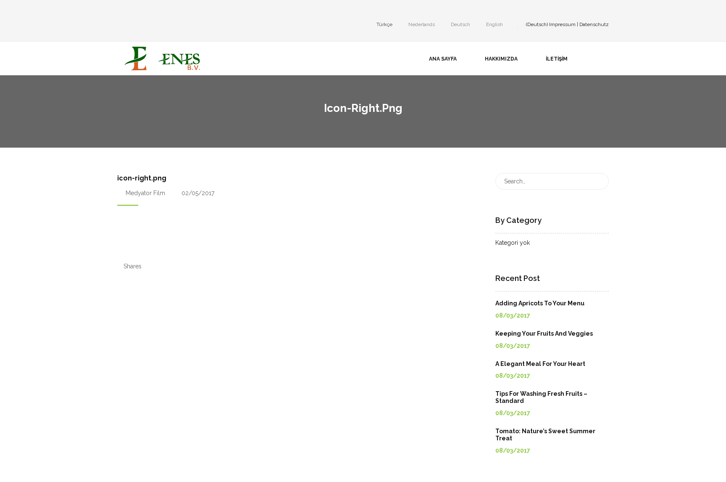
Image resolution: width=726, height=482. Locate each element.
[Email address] (170, 10)
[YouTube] (157, 10)
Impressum (562, 24)
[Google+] (144, 10)
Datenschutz (594, 24)
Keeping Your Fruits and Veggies (544, 333)
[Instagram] (132, 10)
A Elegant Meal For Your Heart (540, 363)
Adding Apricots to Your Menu (539, 303)
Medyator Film (145, 193)
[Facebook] (119, 10)
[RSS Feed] (182, 10)
